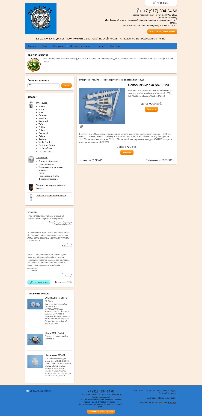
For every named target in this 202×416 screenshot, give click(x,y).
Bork (41, 112)
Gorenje (43, 115)
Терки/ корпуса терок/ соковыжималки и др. (123, 80)
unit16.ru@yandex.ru (40, 390)
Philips (42, 127)
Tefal (41, 124)
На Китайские (46, 148)
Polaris (42, 130)
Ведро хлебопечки (48, 161)
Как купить (59, 46)
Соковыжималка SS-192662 (159, 160)
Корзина (161, 2)
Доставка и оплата (80, 46)
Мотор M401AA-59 (54, 333)
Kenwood (43, 121)
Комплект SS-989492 (92, 160)
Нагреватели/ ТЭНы (49, 176)
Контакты (115, 46)
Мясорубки (84, 80)
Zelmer (42, 136)
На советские (45, 151)
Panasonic (44, 133)
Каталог (32, 46)
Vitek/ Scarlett (45, 142)
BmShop (172, 402)
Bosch (42, 106)
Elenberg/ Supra (47, 145)
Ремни (42, 173)
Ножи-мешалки (46, 164)
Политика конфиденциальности (161, 398)
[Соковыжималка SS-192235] (102, 106)
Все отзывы (60, 282)
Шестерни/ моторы (48, 179)
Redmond (43, 139)
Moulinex (43, 118)
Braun (42, 109)
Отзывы (100, 46)
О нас (45, 46)
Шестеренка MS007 (55, 355)
